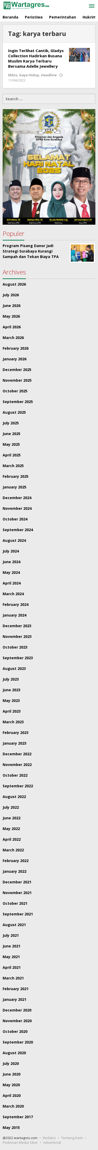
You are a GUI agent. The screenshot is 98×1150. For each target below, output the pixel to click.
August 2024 (14, 540)
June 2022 (11, 817)
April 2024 (12, 583)
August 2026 (14, 284)
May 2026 (11, 316)
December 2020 (17, 1010)
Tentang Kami (72, 1137)
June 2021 (11, 946)
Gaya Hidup (29, 75)
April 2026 (12, 326)
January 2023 (14, 743)
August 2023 (14, 668)
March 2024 (13, 593)
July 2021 (11, 935)
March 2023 (13, 721)
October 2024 (15, 519)
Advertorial (52, 1142)
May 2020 (11, 1084)
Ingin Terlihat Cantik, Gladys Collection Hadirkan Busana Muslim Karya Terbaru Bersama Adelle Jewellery (36, 58)
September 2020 (18, 1042)
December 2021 (17, 881)
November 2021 (17, 892)
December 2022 (17, 753)
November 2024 (17, 508)
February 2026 (15, 348)
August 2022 (14, 796)
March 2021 (13, 978)
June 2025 (11, 433)
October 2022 (15, 775)
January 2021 (14, 999)
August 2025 (14, 412)
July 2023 (11, 679)
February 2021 (15, 988)
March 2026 (13, 337)
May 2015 (11, 1127)
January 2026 (14, 358)
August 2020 (14, 1052)
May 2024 (11, 572)
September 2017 (18, 1116)
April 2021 (12, 967)
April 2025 (12, 455)
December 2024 (17, 497)
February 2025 (15, 476)
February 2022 (15, 860)
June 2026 (11, 305)
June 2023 (11, 689)
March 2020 (13, 1106)
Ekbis (12, 75)
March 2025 (13, 465)
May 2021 (11, 956)
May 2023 (11, 700)
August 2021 (14, 924)
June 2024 (11, 561)
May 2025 (11, 444)
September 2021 (18, 914)
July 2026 (11, 294)
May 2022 (11, 828)
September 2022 (18, 785)
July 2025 (11, 422)
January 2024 (14, 615)
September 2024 (18, 529)
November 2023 (17, 636)
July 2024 (11, 551)
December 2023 (17, 625)
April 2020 (12, 1095)
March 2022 (13, 849)
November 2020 (17, 1020)
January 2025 (14, 487)
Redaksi (49, 1137)
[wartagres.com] (26, 5)
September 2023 (18, 657)
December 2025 (17, 369)
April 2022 (12, 839)
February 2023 (15, 732)
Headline (49, 75)
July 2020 (11, 1063)
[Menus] (91, 6)
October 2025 (15, 390)
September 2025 (18, 401)
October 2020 (15, 1031)
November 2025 (17, 380)
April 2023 (12, 711)
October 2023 (15, 647)
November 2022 (17, 764)
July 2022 (11, 807)
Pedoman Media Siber (20, 1142)
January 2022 (14, 871)
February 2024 (15, 604)
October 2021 (15, 903)
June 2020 (11, 1074)
